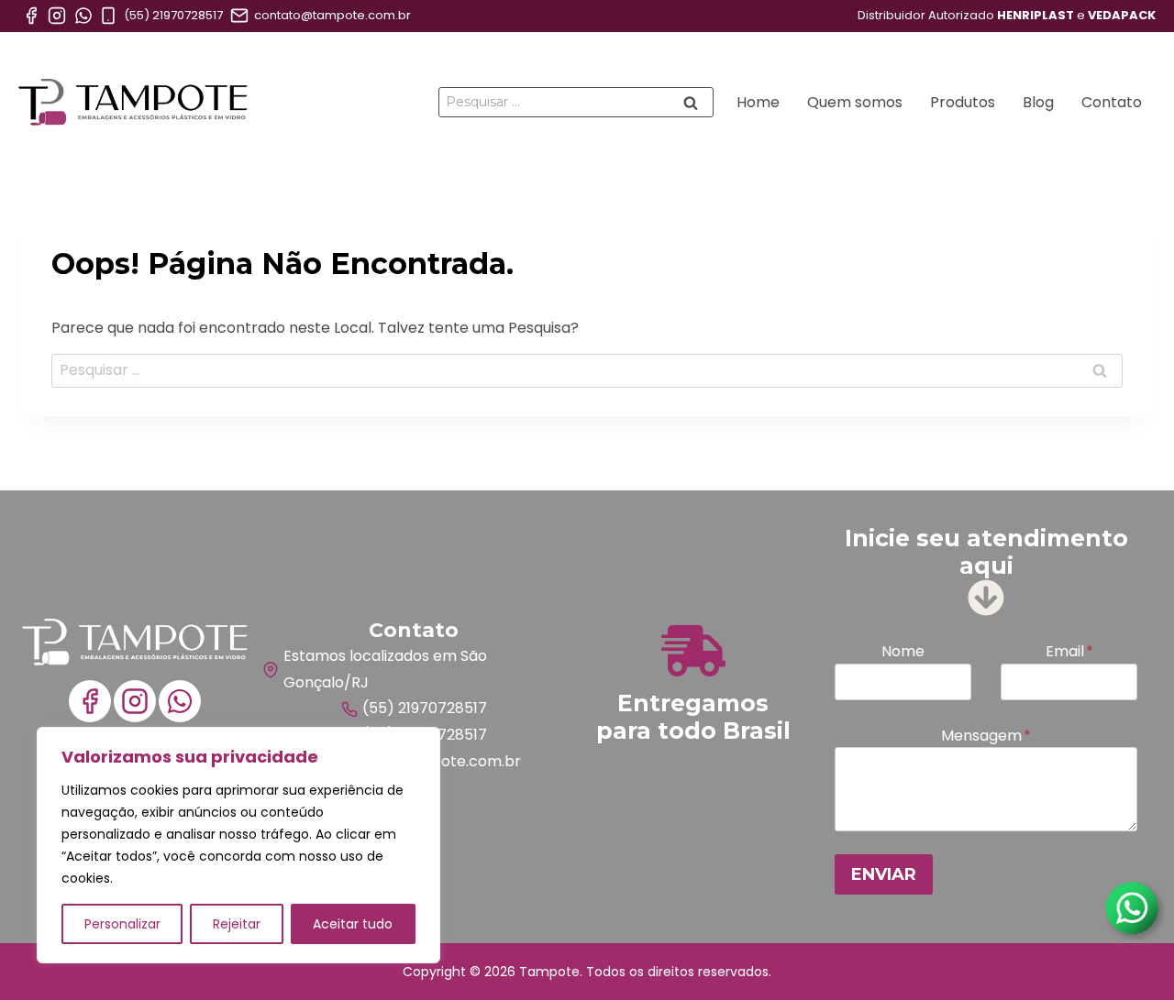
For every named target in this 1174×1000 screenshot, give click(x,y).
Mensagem (986, 735)
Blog (1038, 103)
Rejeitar (236, 924)
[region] (238, 845)
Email (1069, 651)
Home (758, 103)
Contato (1111, 103)
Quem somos (855, 103)
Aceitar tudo (353, 924)
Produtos (962, 103)
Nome (903, 651)
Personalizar (122, 924)
